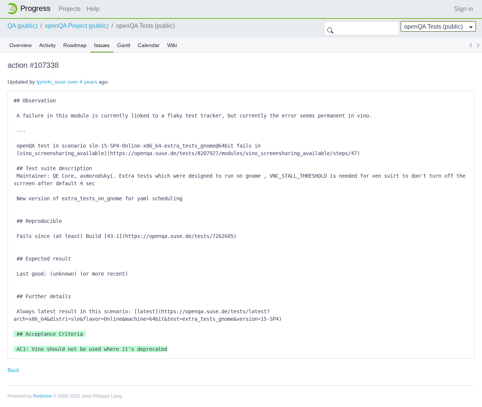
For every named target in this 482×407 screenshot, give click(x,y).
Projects (70, 9)
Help (93, 9)
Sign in (463, 9)
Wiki (172, 45)
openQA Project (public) (76, 26)
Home (31, 9)
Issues (102, 45)
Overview (20, 45)
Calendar (149, 45)
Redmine (42, 396)
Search (330, 28)
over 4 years (82, 82)
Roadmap (75, 45)
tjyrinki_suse (51, 82)
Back (13, 370)
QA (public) (22, 26)
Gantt (123, 45)
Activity (47, 45)
